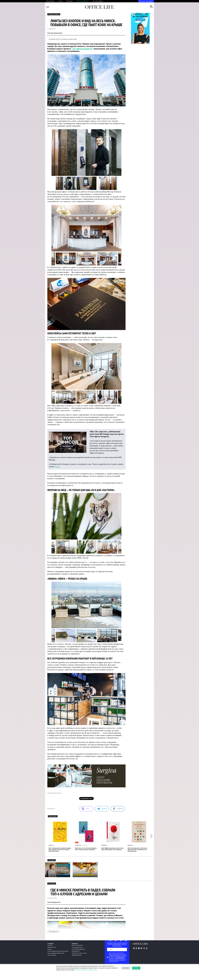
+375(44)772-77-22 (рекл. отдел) (79, 953)
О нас (60, 1)
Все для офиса (98, 1)
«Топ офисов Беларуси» (82, 49)
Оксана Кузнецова (54, 33)
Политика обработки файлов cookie (55, 953)
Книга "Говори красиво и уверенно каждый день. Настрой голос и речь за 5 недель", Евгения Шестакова (60, 849)
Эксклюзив (50, 1)
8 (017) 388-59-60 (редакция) (78, 949)
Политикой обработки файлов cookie (86, 970)
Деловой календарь (146, 1)
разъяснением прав (119, 957)
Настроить (126, 968)
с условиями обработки (120, 956)
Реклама (69, 1)
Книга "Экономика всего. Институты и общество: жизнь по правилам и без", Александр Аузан (137, 849)
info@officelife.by (76, 951)
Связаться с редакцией (77, 945)
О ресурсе (49, 945)
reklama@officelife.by (76, 955)
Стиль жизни (51, 883)
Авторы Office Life (51, 947)
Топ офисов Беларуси (53, 14)
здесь (57, 467)
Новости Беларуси (51, 955)
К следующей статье (86, 798)
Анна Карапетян (53, 902)
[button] (151, 836)
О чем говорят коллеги (77, 947)
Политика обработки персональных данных (57, 951)
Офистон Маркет (82, 1)
